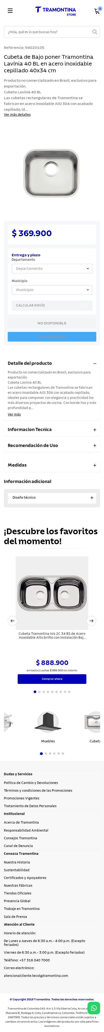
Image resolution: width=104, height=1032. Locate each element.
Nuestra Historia (17, 862)
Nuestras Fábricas (18, 885)
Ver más (14, 414)
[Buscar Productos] (95, 31)
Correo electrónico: (19, 968)
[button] (12, 621)
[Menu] (10, 11)
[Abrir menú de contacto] (94, 1008)
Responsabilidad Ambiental (26, 830)
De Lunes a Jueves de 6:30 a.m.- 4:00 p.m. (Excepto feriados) (44, 943)
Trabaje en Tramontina (22, 909)
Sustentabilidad (17, 870)
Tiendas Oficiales (17, 893)
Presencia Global (17, 901)
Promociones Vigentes (21, 798)
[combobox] (52, 32)
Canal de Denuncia (18, 846)
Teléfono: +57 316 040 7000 (27, 960)
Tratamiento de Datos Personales (30, 806)
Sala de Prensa (15, 917)
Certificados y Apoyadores (25, 878)
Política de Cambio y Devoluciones (31, 783)
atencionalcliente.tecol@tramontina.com (36, 976)
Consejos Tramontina (20, 838)
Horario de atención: (20, 933)
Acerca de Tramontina (21, 822)
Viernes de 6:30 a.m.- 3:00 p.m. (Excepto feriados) (44, 952)
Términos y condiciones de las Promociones (38, 790)
